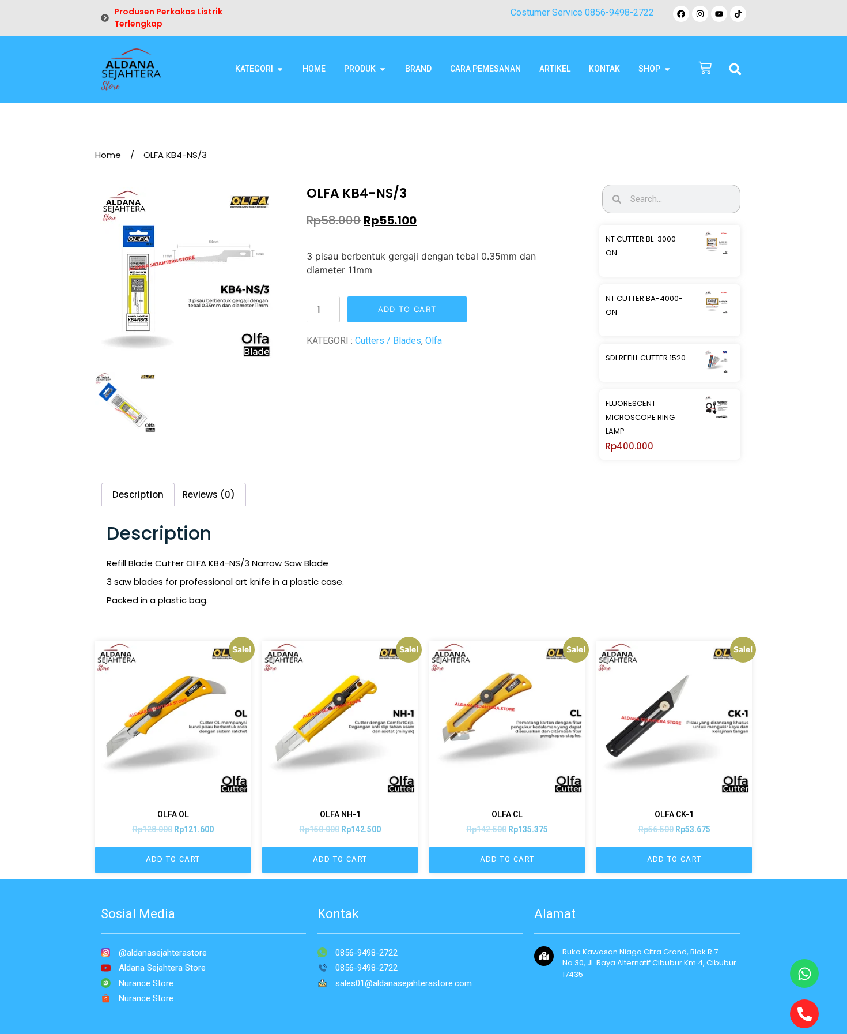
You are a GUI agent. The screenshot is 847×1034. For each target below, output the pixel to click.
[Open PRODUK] (383, 69)
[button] (735, 69)
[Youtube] (719, 14)
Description (138, 494)
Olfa (433, 340)
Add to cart (407, 309)
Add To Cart (173, 859)
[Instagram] (700, 14)
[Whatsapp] (804, 973)
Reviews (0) (209, 494)
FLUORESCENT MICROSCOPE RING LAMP (640, 417)
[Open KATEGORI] (280, 69)
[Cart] (705, 69)
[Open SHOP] (667, 69)
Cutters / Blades (388, 340)
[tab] (138, 494)
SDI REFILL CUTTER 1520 (646, 357)
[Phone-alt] (804, 1013)
